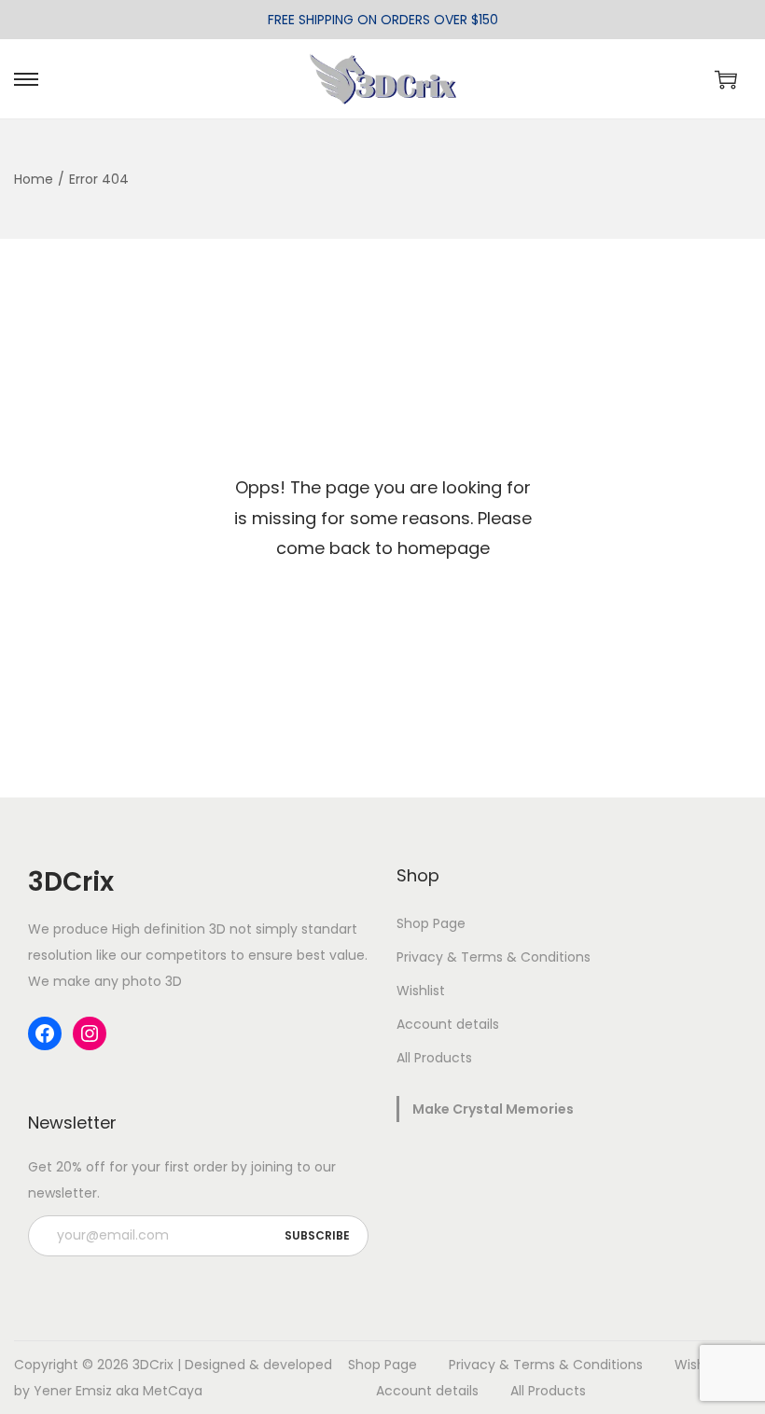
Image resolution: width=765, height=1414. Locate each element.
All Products (434, 1057)
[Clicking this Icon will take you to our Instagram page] (89, 1033)
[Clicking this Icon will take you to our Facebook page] (45, 1033)
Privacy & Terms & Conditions (493, 957)
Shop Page (431, 923)
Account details (447, 1024)
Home (33, 179)
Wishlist (420, 990)
